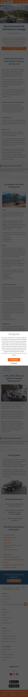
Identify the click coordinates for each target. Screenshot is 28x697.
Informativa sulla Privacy (7, 353)
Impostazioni (14, 363)
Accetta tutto (14, 359)
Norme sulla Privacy (20, 353)
